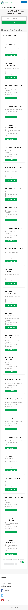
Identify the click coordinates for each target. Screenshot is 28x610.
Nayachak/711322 (9, 520)
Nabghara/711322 (10, 359)
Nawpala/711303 (18, 497)
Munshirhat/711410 (10, 315)
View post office (11, 55)
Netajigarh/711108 (10, 542)
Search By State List (6, 7)
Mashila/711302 (18, 168)
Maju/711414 (17, 44)
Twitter (6, 595)
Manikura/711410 (18, 85)
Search (14, 22)
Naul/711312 (17, 478)
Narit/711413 (17, 418)
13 (10, 564)
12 (7, 564)
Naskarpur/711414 (10, 458)
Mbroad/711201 (18, 207)
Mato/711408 (17, 188)
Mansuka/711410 (18, 147)
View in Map (9, 52)
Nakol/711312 (17, 379)
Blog (14, 7)
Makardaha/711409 (10, 65)
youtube (7, 600)
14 (13, 564)
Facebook (7, 590)
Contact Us (23, 1)
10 (23, 561)
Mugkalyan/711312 (10, 271)
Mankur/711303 (18, 106)
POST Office (8, 44)
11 (4, 564)
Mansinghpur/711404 (10, 127)
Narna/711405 (17, 437)
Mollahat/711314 (18, 248)
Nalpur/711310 (18, 399)
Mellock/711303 (18, 228)
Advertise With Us (6, 583)
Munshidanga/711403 (10, 293)
